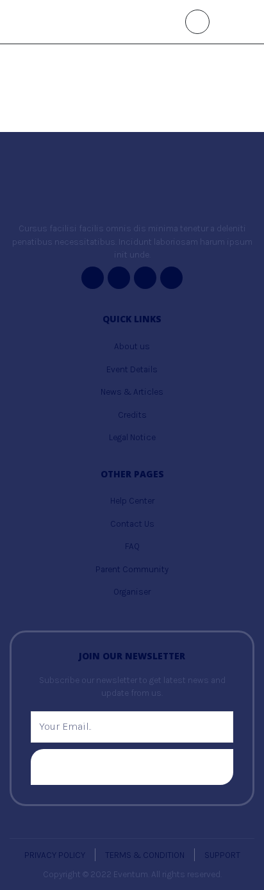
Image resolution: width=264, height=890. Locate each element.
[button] (197, 21)
